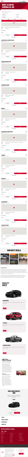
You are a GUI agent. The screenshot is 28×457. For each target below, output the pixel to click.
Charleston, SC (20, 434)
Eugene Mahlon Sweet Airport (6, 61)
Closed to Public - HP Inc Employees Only (7, 40)
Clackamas (3, 155)
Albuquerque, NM (3, 433)
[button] (14, 46)
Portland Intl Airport (5, 225)
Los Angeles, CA (21, 437)
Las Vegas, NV (11, 436)
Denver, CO (11, 437)
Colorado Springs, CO (21, 440)
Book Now (5, 308)
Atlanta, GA (20, 436)
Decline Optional (21, 451)
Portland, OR (3, 178)
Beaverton (3, 108)
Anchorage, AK (11, 434)
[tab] (2, 431)
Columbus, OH (20, 433)
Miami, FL (2, 440)
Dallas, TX (2, 436)
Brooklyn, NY (11, 433)
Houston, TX (2, 434)
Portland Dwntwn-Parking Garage (7, 131)
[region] (14, 452)
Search (14, 20)
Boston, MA (11, 440)
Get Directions (7, 56)
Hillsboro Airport (4, 201)
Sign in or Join (24, 1)
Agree (21, 453)
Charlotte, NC (2, 437)
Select (20, 56)
